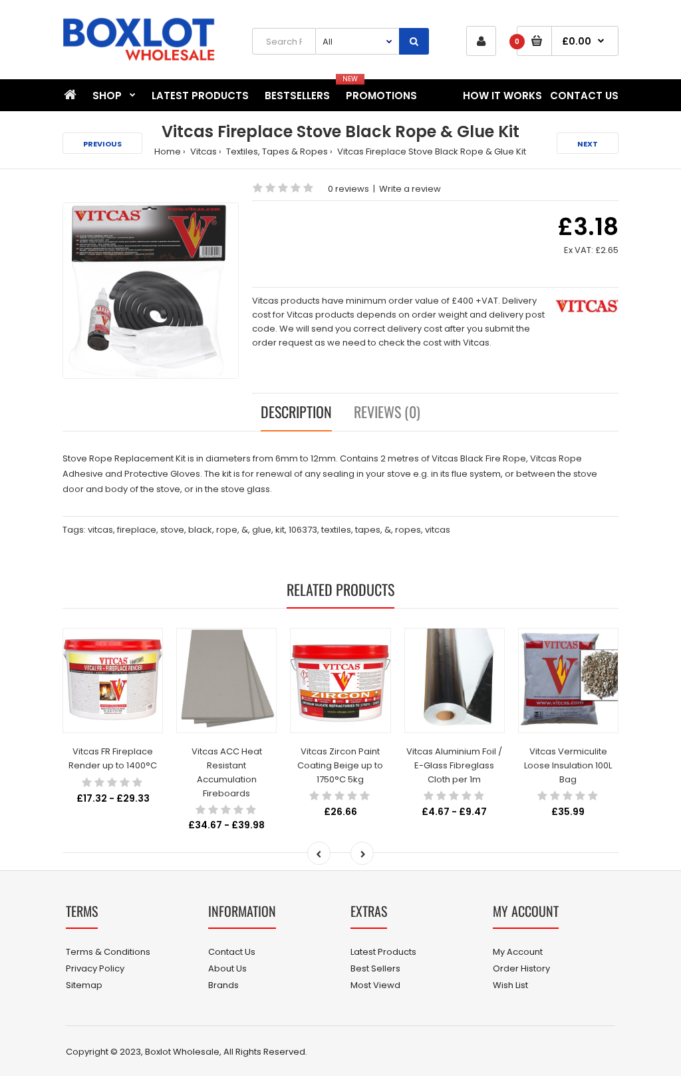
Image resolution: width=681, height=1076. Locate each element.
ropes (408, 529)
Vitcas (202, 151)
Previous (102, 143)
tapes (367, 529)
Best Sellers (375, 968)
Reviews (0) (387, 411)
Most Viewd (375, 985)
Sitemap (84, 985)
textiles (336, 529)
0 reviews (348, 188)
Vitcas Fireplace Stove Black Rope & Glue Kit (430, 151)
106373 (303, 529)
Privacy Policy (95, 968)
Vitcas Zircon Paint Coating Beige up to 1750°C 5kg (340, 765)
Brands (223, 985)
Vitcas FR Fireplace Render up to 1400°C (112, 758)
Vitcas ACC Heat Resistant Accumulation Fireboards (227, 772)
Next (587, 143)
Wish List (510, 985)
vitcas (100, 529)
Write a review (410, 188)
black (200, 529)
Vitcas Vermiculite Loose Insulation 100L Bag (568, 765)
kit (280, 529)
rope (226, 529)
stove (172, 529)
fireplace (136, 529)
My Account (518, 951)
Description (296, 411)
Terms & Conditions (108, 951)
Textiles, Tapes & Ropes (276, 151)
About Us (227, 968)
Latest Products (383, 951)
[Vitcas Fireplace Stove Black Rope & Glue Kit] (150, 290)
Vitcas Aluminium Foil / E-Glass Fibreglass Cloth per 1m (454, 765)
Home (167, 151)
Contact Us (231, 951)
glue (261, 529)
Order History (521, 968)
